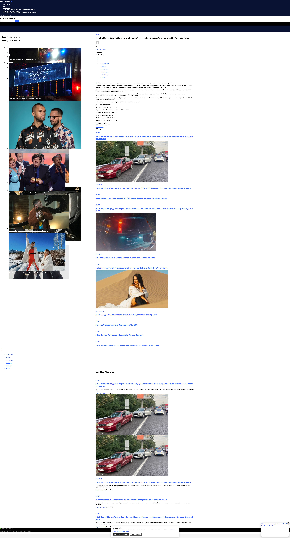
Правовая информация (11, 11)
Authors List (6, 4)
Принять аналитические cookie (121, 534)
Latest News (6, 8)
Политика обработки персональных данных (19, 9)
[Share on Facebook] (146, 57)
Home (4, 6)
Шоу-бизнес (10, 62)
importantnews (101, 49)
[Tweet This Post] (146, 59)
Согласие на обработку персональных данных (20, 12)
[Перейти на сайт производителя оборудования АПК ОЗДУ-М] (275, 530)
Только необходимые (135, 534)
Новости (9, 47)
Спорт (8, 55)
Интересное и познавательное (17, 39)
